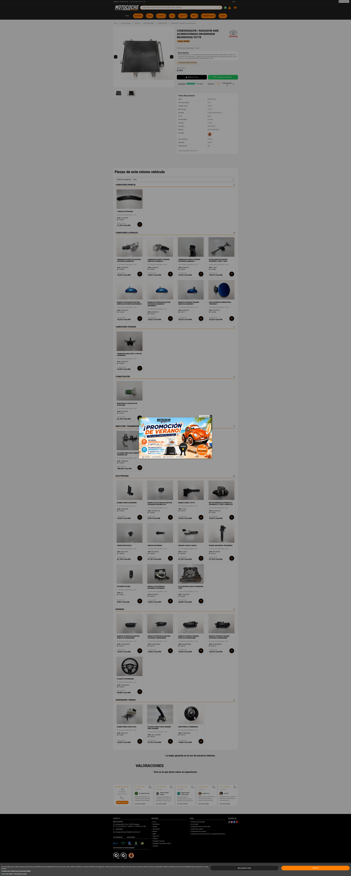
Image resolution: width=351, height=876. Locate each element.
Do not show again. (205, 416)
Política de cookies (7, 874)
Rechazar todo (244, 868)
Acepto (315, 868)
